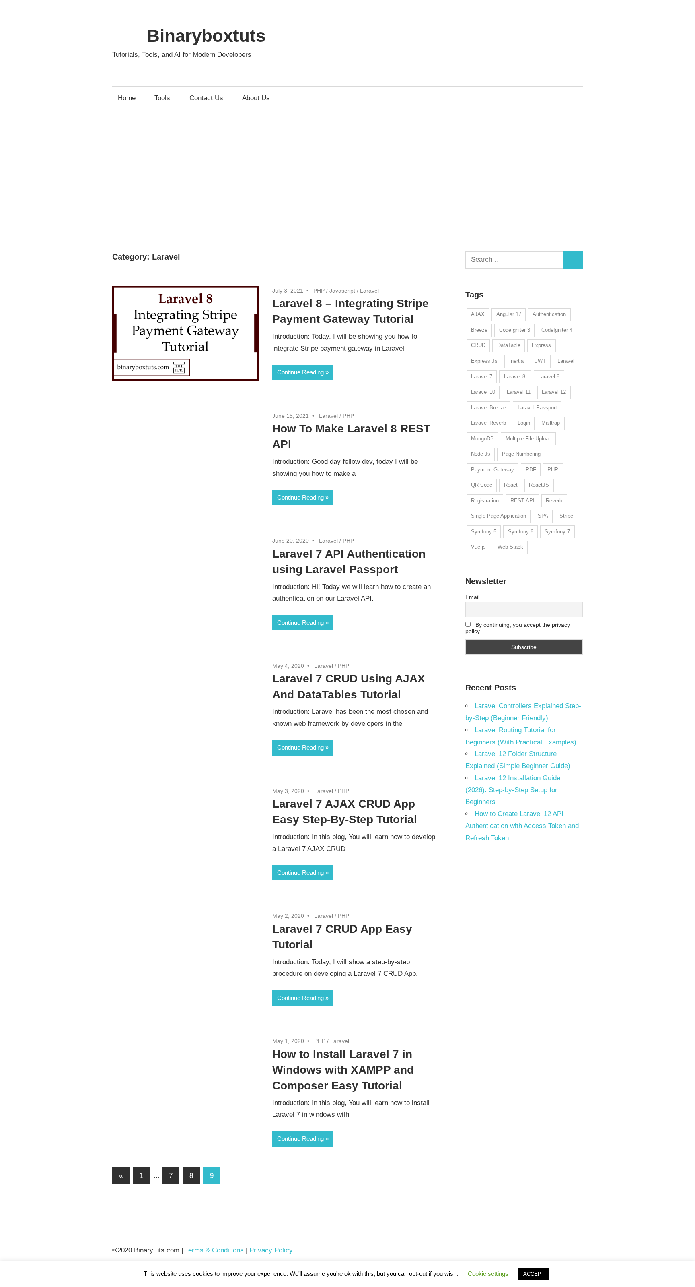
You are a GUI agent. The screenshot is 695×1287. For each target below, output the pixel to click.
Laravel (369, 290)
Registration (485, 501)
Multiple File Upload (528, 439)
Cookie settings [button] (488, 1273)
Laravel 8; (515, 377)
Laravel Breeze (488, 408)
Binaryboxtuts (206, 35)
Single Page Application (498, 516)
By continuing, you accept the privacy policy (517, 628)
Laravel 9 (548, 377)
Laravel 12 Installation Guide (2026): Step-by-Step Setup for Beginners (512, 790)
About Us (256, 98)
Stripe (566, 516)
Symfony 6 (520, 532)
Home (127, 98)
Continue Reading (300, 372)
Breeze (479, 330)
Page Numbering (521, 454)
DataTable (508, 345)
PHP (319, 290)
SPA (543, 516)
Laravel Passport (537, 408)
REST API (522, 501)
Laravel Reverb (488, 423)
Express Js (484, 361)
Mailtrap (550, 423)
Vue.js (478, 547)
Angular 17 (508, 314)
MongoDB (482, 439)
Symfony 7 (557, 532)
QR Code (481, 485)
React (511, 485)
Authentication (549, 314)
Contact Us (206, 98)
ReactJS (539, 485)
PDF (531, 470)
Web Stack (510, 547)
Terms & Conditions (214, 1250)
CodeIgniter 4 (556, 330)
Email (472, 597)
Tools (162, 98)
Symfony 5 (483, 532)
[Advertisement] (347, 170)
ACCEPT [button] (534, 1274)
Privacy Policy (271, 1250)
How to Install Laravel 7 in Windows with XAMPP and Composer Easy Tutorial (343, 1070)
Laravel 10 (483, 392)
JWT (540, 361)
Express (541, 345)
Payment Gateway (492, 470)
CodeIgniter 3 (514, 330)
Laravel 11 (519, 392)
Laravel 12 (554, 392)
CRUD (478, 345)
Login (524, 423)
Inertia (516, 361)
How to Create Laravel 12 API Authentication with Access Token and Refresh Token (522, 826)
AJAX (478, 314)
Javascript (342, 290)
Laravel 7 (481, 377)
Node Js (480, 454)
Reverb (554, 501)
